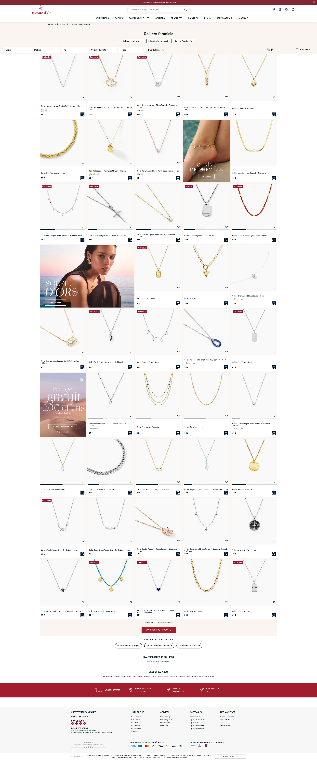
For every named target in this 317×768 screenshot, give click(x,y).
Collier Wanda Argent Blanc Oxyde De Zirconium (59, 550)
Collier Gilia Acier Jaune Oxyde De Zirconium (154, 490)
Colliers (74, 24)
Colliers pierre (165, 661)
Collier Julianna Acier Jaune (243, 108)
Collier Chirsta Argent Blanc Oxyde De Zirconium (107, 236)
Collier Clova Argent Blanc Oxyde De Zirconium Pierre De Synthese (206, 550)
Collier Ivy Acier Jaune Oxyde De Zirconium (249, 173)
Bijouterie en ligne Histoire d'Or (59, 24)
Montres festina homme (177, 676)
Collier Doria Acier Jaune (146, 298)
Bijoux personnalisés (197, 729)
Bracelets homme (120, 676)
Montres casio (163, 676)
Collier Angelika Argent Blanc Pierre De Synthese (206, 490)
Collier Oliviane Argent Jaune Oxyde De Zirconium (156, 236)
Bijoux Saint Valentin (197, 726)
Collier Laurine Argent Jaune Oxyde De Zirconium (60, 362)
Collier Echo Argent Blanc (242, 362)
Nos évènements (195, 717)
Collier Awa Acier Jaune (193, 298)
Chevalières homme (150, 676)
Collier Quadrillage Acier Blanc (199, 236)
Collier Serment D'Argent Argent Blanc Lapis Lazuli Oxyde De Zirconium (156, 611)
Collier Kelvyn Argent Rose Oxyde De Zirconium (158, 171)
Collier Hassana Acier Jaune (243, 490)
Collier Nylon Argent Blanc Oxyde (248, 296)
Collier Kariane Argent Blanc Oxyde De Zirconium (251, 425)
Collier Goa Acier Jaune (53, 173)
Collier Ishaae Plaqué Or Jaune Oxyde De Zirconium (204, 108)
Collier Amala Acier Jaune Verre (149, 427)
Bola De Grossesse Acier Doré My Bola (107, 171)
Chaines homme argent (134, 676)
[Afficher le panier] (291, 10)
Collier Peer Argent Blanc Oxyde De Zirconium (205, 360)
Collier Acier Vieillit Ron (244, 550)
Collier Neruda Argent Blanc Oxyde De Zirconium (107, 425)
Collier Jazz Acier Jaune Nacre (53, 490)
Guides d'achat (165, 723)
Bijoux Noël (194, 723)
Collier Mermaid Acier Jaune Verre (102, 611)
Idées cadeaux (107, 676)
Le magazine (135, 732)
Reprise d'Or (164, 726)
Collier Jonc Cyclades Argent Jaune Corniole (249, 236)
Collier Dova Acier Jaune (193, 427)
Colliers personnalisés (206, 676)
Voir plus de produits (158, 630)
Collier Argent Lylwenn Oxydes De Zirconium (61, 106)
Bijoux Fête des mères (197, 720)
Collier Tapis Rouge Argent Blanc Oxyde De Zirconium (109, 550)
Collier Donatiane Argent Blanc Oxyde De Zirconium (157, 106)
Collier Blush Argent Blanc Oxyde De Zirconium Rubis (61, 236)
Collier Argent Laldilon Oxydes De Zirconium (61, 611)
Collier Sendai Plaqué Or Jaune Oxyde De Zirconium (157, 550)
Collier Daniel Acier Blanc (101, 490)
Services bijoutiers (166, 720)
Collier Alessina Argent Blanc (148, 362)
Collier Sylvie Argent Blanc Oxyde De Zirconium (107, 362)
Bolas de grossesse (153, 661)
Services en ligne (165, 717)
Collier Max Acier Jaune (193, 611)
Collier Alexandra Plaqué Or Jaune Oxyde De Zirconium (110, 108)
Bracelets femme (192, 676)
